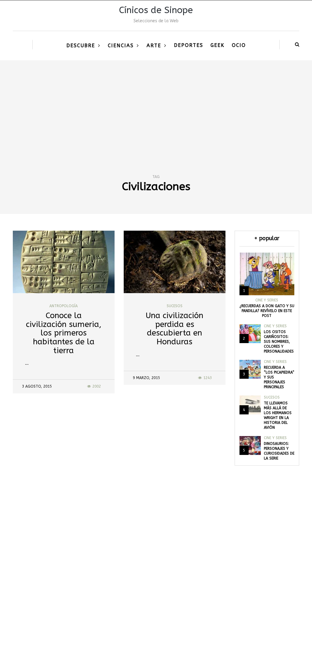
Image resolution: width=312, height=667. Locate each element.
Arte (154, 45)
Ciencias (121, 45)
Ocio (239, 45)
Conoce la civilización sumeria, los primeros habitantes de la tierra (63, 333)
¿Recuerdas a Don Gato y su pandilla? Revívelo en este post (266, 311)
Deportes (188, 45)
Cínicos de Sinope (156, 10)
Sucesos (175, 306)
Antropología (63, 306)
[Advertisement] (156, 106)
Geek (218, 45)
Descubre (80, 45)
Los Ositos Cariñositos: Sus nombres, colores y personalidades (279, 341)
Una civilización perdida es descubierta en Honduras (174, 328)
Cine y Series (266, 300)
